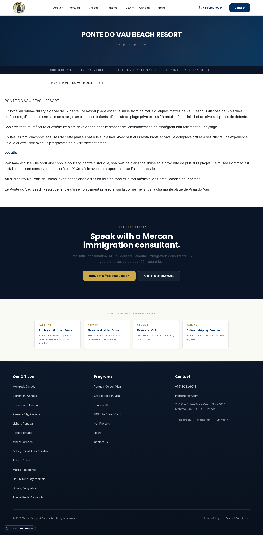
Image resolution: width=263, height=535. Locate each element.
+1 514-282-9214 (185, 386)
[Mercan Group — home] (19, 8)
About (57, 7)
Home (53, 82)
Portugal (75, 7)
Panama (112, 7)
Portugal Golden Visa (107, 386)
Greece (94, 7)
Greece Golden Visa (107, 395)
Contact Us (101, 442)
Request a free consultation (109, 276)
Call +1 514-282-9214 (159, 276)
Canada (144, 7)
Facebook (184, 419)
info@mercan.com (186, 395)
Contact (239, 7)
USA (128, 7)
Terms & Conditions (236, 518)
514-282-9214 (213, 7)
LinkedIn (222, 419)
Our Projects (102, 423)
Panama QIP (101, 405)
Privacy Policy (211, 518)
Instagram (203, 419)
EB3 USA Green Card (107, 414)
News (162, 7)
